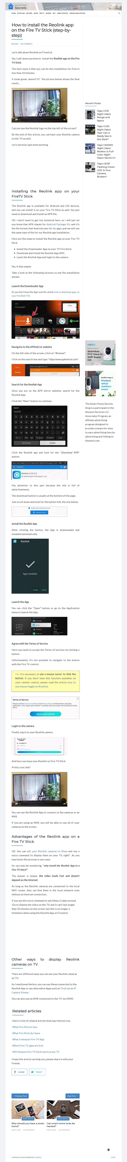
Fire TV (41, 13)
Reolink (29, 13)
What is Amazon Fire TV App (28, 1039)
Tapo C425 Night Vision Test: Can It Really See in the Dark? (104, 133)
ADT (54, 13)
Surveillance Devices (77, 13)
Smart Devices (62, 13)
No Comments (26, 44)
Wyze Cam (21, 13)
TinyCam (65, 988)
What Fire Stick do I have (26, 1033)
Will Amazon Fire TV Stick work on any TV (35, 1051)
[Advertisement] (45, 170)
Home (14, 13)
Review (48, 13)
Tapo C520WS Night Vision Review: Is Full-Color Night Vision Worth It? (106, 151)
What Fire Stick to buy (24, 1026)
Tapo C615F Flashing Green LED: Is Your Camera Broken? (106, 170)
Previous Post (21, 1096)
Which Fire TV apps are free (27, 1045)
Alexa (36, 13)
